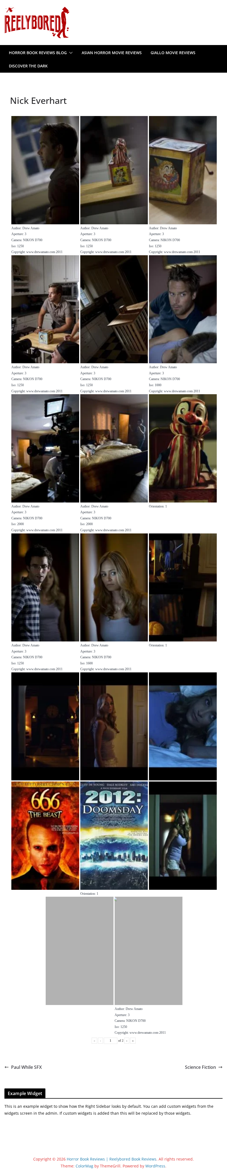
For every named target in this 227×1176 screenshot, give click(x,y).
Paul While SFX (26, 1067)
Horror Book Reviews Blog (38, 52)
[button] (70, 53)
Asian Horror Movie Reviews (112, 52)
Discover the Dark (28, 66)
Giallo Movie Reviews (173, 52)
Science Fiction (200, 1067)
